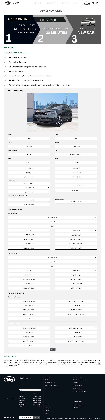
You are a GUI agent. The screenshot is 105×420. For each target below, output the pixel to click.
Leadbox (96, 418)
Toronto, (21, 378)
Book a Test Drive (77, 385)
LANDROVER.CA (77, 408)
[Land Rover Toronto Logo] (8, 3)
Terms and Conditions (57, 418)
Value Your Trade (77, 401)
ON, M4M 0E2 (27, 378)
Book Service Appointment (79, 380)
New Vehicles (38, 3)
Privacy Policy (67, 418)
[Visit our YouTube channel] (8, 417)
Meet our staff (48, 413)
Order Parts (76, 382)
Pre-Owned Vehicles (51, 3)
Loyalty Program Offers (50, 385)
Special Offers (48, 388)
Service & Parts (64, 3)
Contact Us (47, 410)
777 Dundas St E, (23, 377)
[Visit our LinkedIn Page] (14, 417)
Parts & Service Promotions (79, 391)
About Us (75, 3)
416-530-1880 (13, 399)
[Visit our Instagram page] (11, 417)
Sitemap (49, 418)
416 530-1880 (13, 366)
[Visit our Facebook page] (5, 417)
